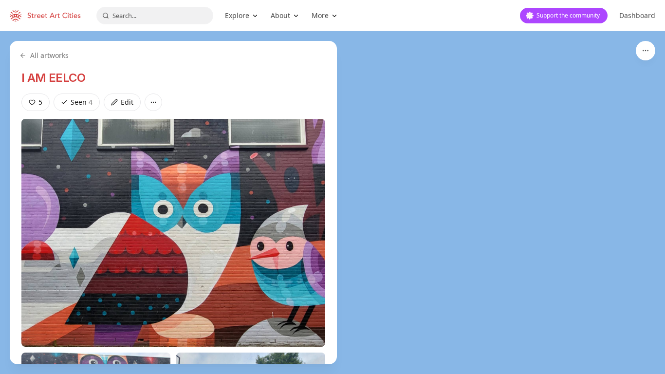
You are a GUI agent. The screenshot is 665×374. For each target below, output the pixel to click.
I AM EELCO (53, 78)
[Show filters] (645, 50)
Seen (81, 102)
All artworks (49, 55)
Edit (127, 102)
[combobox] (154, 15)
